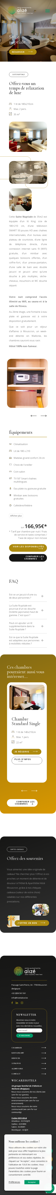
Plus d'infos (23, 759)
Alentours (17, 1069)
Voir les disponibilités (28, 547)
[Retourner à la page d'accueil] (21, 11)
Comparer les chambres (34, 557)
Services (15, 1058)
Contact (15, 1074)
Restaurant (17, 1053)
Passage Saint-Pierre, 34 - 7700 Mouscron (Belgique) (29, 987)
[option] (26, 383)
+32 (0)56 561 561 (18, 993)
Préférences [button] (14, 1182)
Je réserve (22, 752)
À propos (16, 1063)
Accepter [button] (32, 1182)
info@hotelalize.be (19, 997)
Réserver (18, 52)
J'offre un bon (27, 923)
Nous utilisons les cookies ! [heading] (24, 1141)
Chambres (16, 1048)
